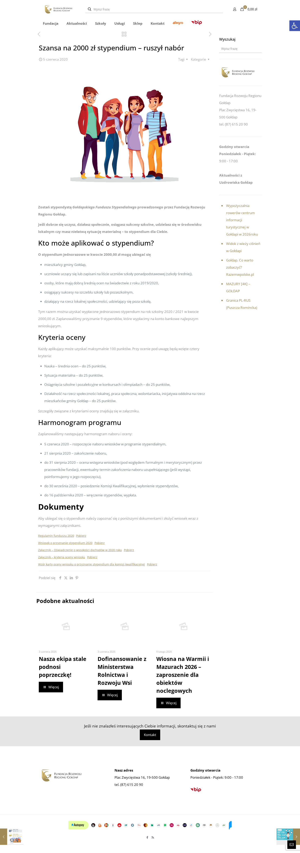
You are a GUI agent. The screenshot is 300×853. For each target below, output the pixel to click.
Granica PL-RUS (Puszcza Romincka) (241, 304)
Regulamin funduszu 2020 (56, 536)
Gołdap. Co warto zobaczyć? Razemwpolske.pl (240, 267)
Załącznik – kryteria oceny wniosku (61, 557)
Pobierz (81, 536)
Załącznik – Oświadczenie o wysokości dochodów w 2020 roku (80, 550)
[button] (294, 25)
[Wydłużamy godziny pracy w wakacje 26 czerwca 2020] (288, 837)
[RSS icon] (152, 837)
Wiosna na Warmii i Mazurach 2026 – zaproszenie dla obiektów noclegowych (182, 674)
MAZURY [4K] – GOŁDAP (238, 287)
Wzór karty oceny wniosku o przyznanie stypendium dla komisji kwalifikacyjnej (91, 564)
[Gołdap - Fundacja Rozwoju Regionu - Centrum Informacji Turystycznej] (58, 9)
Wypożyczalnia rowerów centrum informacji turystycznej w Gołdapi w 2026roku (242, 220)
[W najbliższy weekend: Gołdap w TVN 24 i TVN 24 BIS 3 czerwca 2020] (11, 837)
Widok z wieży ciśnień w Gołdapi (243, 247)
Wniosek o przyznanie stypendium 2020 (65, 543)
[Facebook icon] (147, 837)
